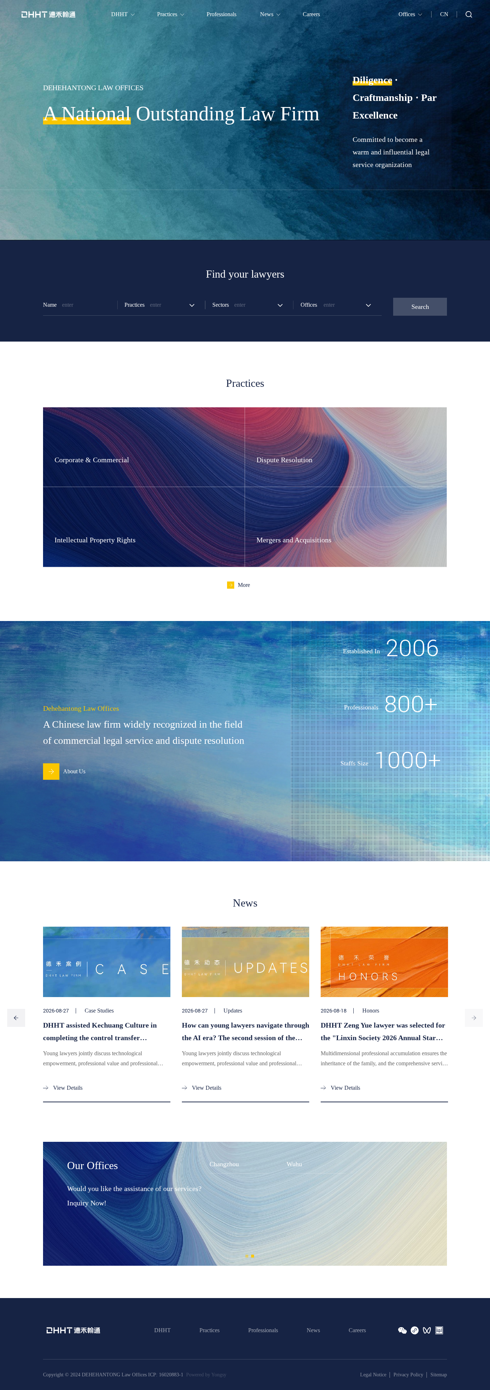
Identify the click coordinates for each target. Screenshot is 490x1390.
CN (444, 14)
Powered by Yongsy (206, 1374)
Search (420, 306)
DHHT (162, 1330)
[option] (245, 120)
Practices (209, 1330)
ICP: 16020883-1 (165, 1374)
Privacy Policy (408, 1374)
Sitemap (438, 1374)
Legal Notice (373, 1374)
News (313, 1330)
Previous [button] (16, 1018)
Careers (357, 1330)
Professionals (263, 1330)
